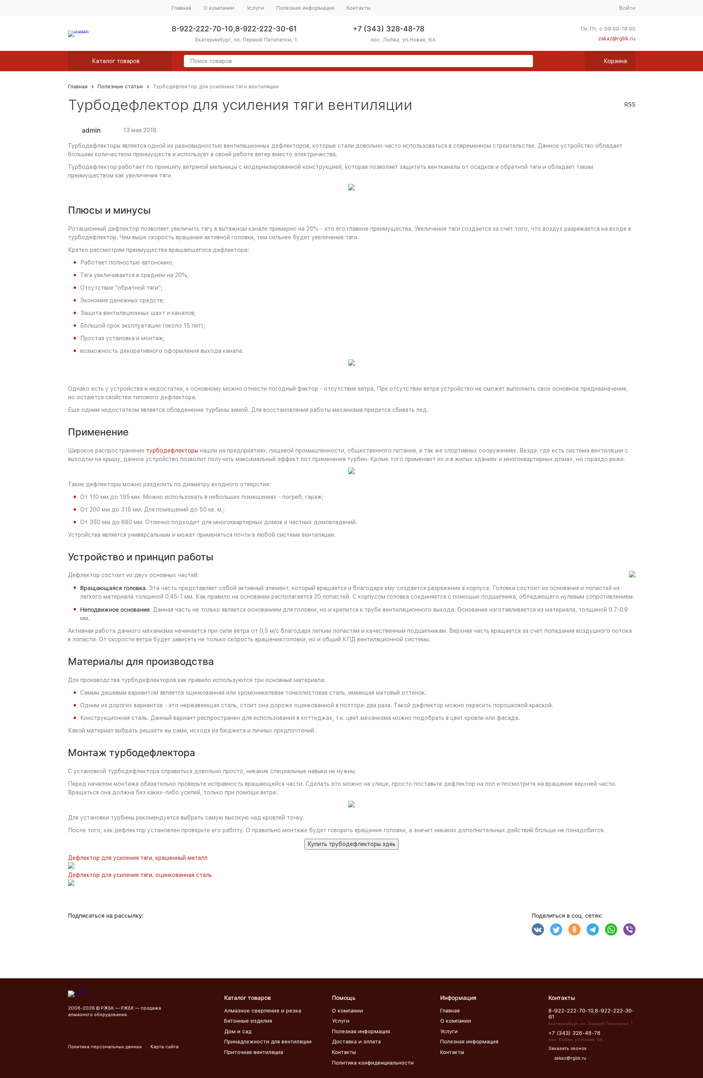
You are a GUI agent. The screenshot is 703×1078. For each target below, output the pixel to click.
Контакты (359, 8)
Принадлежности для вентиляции (268, 1042)
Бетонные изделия (248, 1021)
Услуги (255, 8)
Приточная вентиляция (253, 1052)
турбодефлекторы (172, 450)
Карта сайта (165, 1047)
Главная (181, 8)
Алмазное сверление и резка (262, 1011)
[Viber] (629, 929)
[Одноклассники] (574, 929)
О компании (218, 8)
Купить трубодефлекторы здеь (351, 844)
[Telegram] (593, 929)
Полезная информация (305, 8)
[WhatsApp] (611, 929)
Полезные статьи (120, 86)
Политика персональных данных (105, 1047)
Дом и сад (237, 1031)
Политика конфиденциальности (373, 1063)
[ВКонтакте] (538, 929)
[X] (556, 929)
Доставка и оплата (356, 1042)
